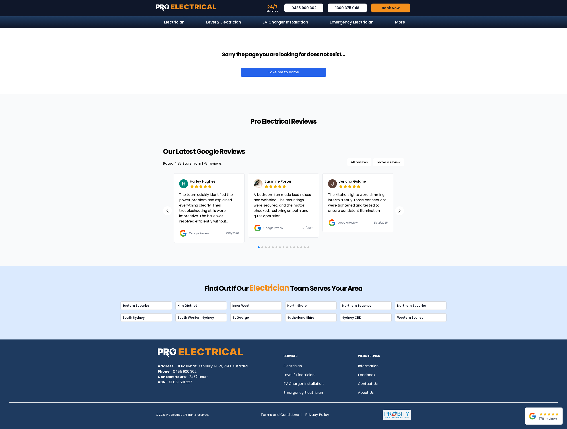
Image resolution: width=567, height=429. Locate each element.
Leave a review (388, 162)
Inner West (241, 305)
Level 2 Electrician (299, 374)
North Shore (297, 305)
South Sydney (133, 317)
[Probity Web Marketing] (397, 415)
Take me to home (283, 72)
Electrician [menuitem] (174, 22)
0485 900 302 (304, 7)
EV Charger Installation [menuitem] (285, 22)
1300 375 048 (347, 7)
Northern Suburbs (411, 305)
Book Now (391, 7)
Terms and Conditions (280, 414)
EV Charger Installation (304, 383)
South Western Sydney (195, 317)
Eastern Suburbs (135, 305)
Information (368, 366)
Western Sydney (410, 317)
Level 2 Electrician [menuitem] (223, 22)
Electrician (293, 366)
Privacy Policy (317, 414)
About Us (366, 392)
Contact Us (368, 383)
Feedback (366, 374)
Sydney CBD (351, 317)
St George (240, 317)
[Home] (186, 8)
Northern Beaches (356, 305)
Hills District (187, 305)
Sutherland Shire (300, 317)
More (400, 22)
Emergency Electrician (303, 392)
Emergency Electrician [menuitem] (351, 22)
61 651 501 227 (180, 382)
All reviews (359, 162)
